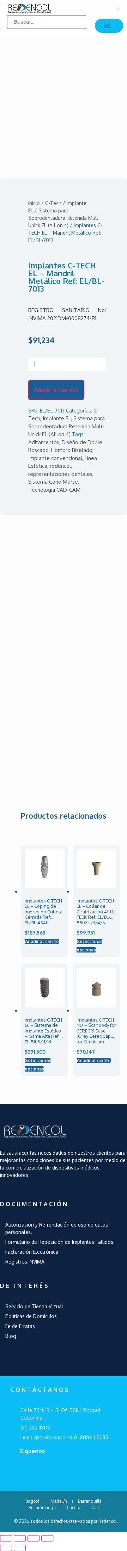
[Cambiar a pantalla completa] (34, 1538)
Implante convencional (55, 458)
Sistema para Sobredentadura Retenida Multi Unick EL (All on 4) (63, 217)
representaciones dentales (60, 474)
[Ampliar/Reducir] (47, 1538)
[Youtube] (49, 1469)
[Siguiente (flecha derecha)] (20, 1548)
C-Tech (53, 203)
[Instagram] (72, 1469)
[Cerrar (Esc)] (6, 1538)
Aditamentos (43, 442)
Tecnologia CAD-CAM (54, 489)
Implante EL (57, 418)
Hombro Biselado (71, 450)
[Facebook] (27, 1469)
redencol (60, 466)
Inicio (34, 203)
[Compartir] (20, 1538)
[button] (118, 9)
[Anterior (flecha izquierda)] (6, 1548)
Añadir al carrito (56, 389)
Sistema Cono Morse (53, 481)
